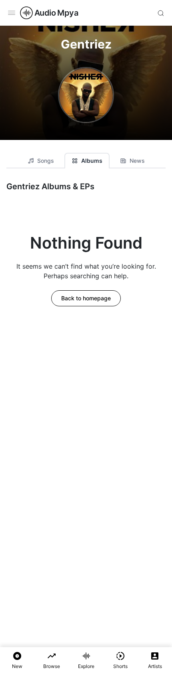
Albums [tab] (91, 160)
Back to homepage (86, 298)
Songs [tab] (45, 160)
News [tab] (137, 160)
